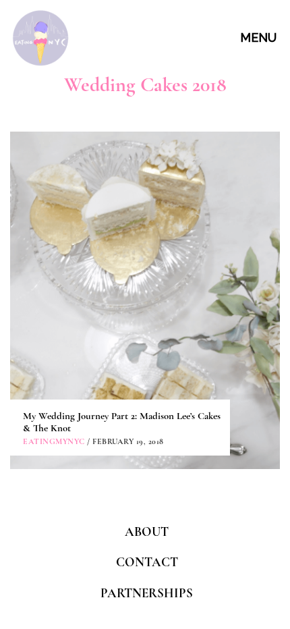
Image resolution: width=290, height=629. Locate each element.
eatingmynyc (54, 441)
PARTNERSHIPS (146, 593)
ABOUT (147, 531)
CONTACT (147, 562)
